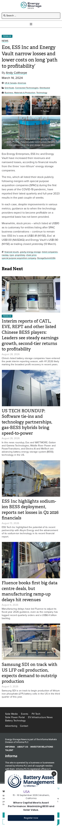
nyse (11, 255)
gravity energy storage (30, 252)
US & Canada (11, 83)
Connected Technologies (27, 88)
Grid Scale (9, 88)
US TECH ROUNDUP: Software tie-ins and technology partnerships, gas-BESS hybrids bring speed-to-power (27, 422)
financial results (11, 252)
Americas (22, 83)
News (5, 41)
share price (31, 255)
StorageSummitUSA (46, 258)
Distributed (45, 88)
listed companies (50, 252)
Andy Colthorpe (16, 72)
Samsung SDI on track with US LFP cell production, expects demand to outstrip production (29, 673)
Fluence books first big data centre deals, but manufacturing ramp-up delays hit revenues (30, 591)
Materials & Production (24, 93)
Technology (41, 93)
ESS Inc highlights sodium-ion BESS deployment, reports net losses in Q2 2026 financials (30, 510)
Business (9, 93)
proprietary (20, 255)
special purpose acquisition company (19, 258)
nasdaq (5, 255)
